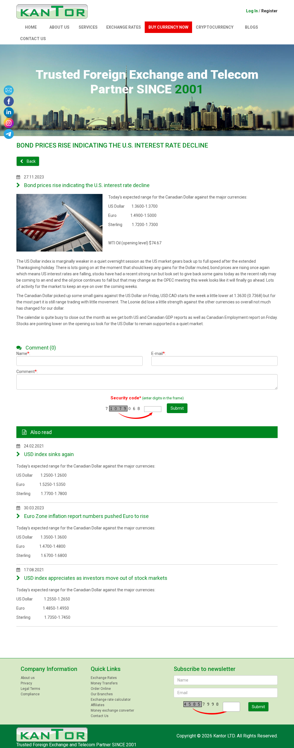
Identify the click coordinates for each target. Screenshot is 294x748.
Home (31, 27)
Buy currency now (168, 27)
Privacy (26, 683)
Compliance (30, 694)
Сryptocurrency (214, 27)
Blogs (251, 27)
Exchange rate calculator (111, 700)
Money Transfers (104, 683)
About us (59, 27)
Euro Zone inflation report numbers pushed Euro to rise (86, 516)
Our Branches (102, 694)
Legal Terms (30, 689)
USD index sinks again (48, 454)
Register (269, 11)
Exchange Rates (123, 27)
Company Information (49, 668)
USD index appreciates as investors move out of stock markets (95, 578)
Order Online (101, 689)
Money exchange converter (112, 710)
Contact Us (33, 38)
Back (31, 161)
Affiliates (98, 705)
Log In (252, 11)
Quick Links (106, 668)
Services (88, 27)
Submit (177, 408)
